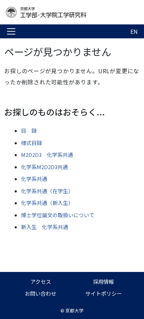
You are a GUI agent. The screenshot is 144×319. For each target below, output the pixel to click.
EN (134, 31)
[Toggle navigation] (11, 31)
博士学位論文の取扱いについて (57, 215)
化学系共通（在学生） (47, 191)
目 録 (29, 130)
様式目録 (31, 142)
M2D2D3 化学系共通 (47, 154)
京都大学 (74, 310)
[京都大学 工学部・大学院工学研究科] (60, 12)
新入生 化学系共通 (44, 226)
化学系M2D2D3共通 (44, 166)
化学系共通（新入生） (47, 202)
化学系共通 (34, 178)
